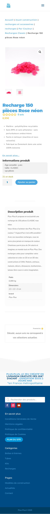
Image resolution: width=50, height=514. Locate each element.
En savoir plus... (10, 155)
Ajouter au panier (26, 182)
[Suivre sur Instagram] (13, 405)
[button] (40, 52)
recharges (11, 28)
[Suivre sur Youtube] (19, 405)
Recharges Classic (15, 33)
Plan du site (14, 439)
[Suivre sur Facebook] (7, 405)
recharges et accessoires (19, 24)
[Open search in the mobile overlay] (25, 399)
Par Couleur (25, 28)
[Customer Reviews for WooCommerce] (42, 328)
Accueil (9, 20)
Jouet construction (26, 20)
